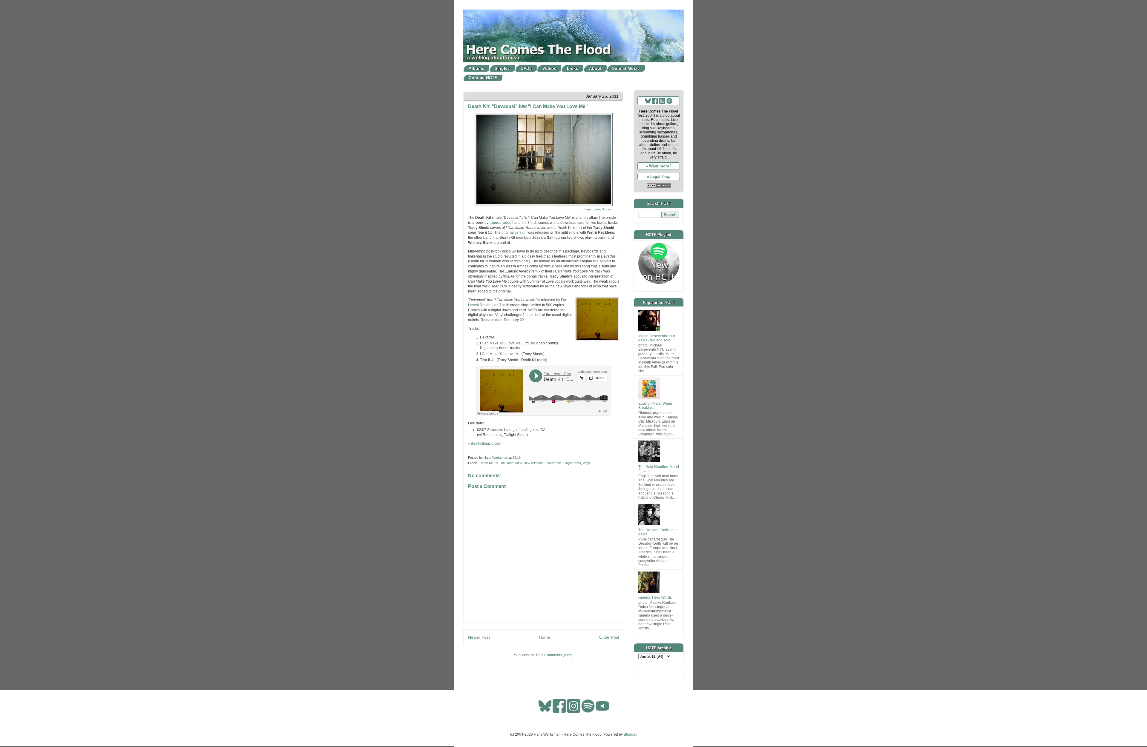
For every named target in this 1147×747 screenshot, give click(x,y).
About (595, 68)
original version (514, 232)
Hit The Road (503, 463)
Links (572, 68)
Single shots (572, 463)
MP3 (518, 463)
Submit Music (626, 68)
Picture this (553, 463)
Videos (549, 68)
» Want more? (658, 166)
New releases (534, 463)
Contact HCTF (483, 77)
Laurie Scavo (602, 209)
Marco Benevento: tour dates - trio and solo (656, 338)
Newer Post (479, 637)
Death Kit (486, 463)
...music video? (501, 223)
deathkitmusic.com (486, 443)
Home (544, 637)
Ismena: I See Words (655, 597)
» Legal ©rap (659, 176)
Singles (502, 68)
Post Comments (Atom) (555, 655)
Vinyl (586, 463)
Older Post (609, 637)
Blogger (630, 734)
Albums (476, 68)
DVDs (526, 68)
